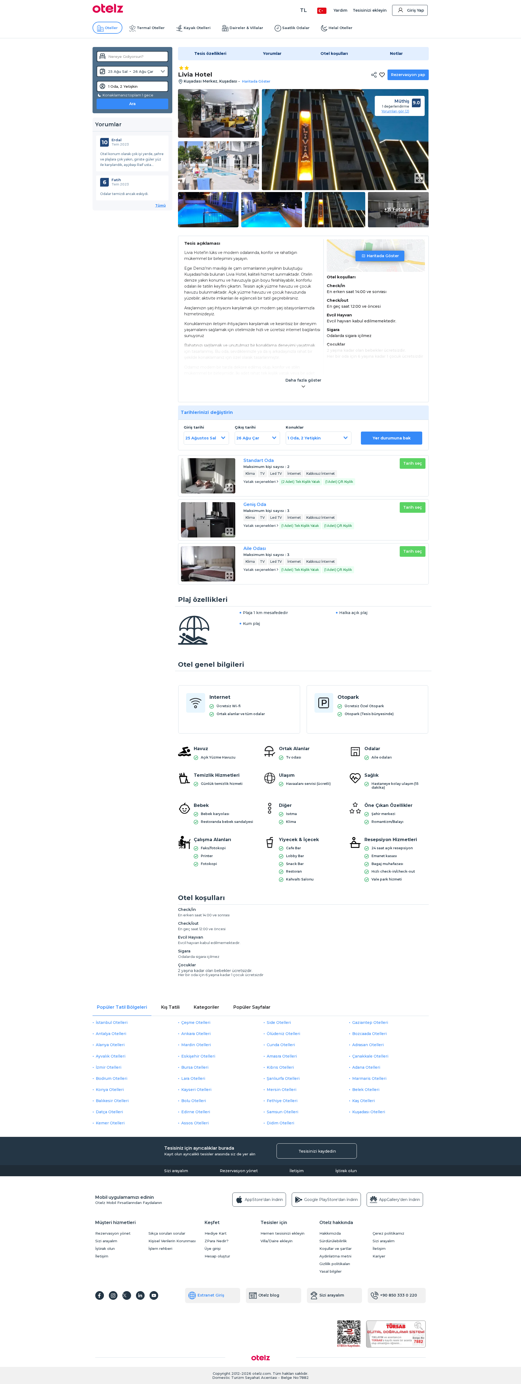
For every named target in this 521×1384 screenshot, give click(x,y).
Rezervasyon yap (408, 74)
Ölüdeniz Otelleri (283, 1033)
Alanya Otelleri (110, 1044)
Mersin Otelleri (281, 1089)
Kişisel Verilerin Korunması (172, 1241)
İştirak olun (346, 1171)
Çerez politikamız (388, 1233)
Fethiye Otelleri (282, 1100)
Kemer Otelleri (110, 1123)
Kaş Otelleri (363, 1100)
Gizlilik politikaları (334, 1264)
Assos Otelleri (195, 1123)
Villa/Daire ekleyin (276, 1241)
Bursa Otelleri (194, 1067)
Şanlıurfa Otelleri (283, 1078)
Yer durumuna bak (392, 438)
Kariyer (379, 1256)
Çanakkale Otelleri (370, 1056)
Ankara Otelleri (196, 1033)
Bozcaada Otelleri (369, 1033)
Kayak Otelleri (197, 28)
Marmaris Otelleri (369, 1078)
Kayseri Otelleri (196, 1089)
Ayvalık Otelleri (110, 1056)
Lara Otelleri (193, 1078)
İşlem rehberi (160, 1249)
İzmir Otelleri (108, 1067)
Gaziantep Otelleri (370, 1022)
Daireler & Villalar (246, 28)
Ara (132, 103)
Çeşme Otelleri (195, 1022)
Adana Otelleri (366, 1067)
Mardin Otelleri (196, 1044)
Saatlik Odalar (296, 28)
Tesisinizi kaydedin (317, 1151)
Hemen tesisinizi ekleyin (282, 1233)
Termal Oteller (151, 28)
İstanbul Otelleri (112, 1022)
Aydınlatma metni (335, 1256)
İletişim (297, 1171)
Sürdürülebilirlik (333, 1241)
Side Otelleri (279, 1022)
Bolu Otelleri (193, 1100)
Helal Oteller (340, 28)
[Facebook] (99, 1295)
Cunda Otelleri (281, 1044)
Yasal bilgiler (330, 1271)
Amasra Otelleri (282, 1056)
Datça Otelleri (109, 1111)
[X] (126, 1295)
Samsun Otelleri (282, 1111)
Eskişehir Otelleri (198, 1056)
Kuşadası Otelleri (368, 1111)
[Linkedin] (140, 1295)
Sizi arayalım (176, 1171)
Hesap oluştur (217, 1256)
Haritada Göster (383, 255)
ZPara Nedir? (216, 1241)
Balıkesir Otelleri (112, 1100)
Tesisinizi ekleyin (370, 10)
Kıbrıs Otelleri (280, 1067)
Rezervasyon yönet (239, 1171)
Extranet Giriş (211, 1295)
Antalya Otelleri (111, 1033)
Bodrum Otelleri (111, 1078)
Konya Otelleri (110, 1089)
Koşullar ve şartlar (335, 1249)
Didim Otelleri (280, 1123)
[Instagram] (113, 1295)
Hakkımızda (330, 1233)
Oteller (111, 28)
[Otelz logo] (108, 11)
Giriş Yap (415, 10)
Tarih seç (412, 463)
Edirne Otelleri (195, 1111)
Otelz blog (268, 1295)
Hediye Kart (216, 1233)
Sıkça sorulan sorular (166, 1233)
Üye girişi (213, 1249)
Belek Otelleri (365, 1089)
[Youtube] (154, 1295)
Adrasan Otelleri (368, 1044)
